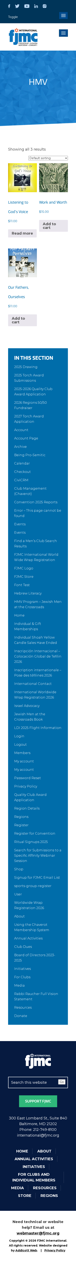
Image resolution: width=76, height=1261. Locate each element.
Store (24, 1195)
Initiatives (22, 969)
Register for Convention (34, 833)
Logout (20, 744)
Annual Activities (28, 938)
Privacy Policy (25, 786)
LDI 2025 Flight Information (37, 728)
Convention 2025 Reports (35, 502)
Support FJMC (38, 1101)
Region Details (27, 808)
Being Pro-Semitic (29, 455)
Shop (18, 869)
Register (21, 825)
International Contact (33, 684)
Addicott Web (26, 1250)
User (18, 894)
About (19, 916)
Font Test (22, 585)
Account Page (26, 438)
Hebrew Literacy (28, 593)
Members (22, 753)
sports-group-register (32, 886)
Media (19, 985)
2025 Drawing (25, 367)
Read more (22, 233)
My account (24, 761)
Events (20, 524)
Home (19, 615)
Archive (20, 447)
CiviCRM (21, 480)
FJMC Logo (23, 568)
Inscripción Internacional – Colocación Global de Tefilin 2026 (37, 656)
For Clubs (22, 977)
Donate (20, 1016)
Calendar (22, 463)
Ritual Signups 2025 (31, 842)
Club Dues (23, 947)
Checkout (22, 472)
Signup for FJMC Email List (37, 877)
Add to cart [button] (49, 226)
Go (62, 1082)
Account (21, 430)
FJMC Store (23, 577)
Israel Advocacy (27, 706)
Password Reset (27, 778)
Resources (23, 1007)
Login (19, 736)
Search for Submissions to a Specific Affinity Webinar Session (37, 855)
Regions (21, 817)
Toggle (13, 17)
